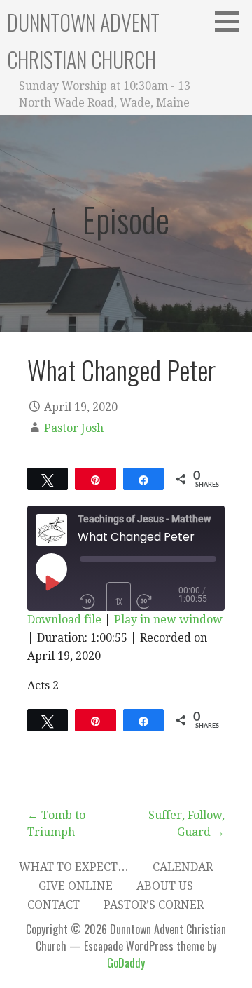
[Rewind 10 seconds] (90, 601)
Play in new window (168, 619)
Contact (53, 905)
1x (118, 601)
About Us (164, 886)
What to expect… (74, 867)
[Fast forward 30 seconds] (157, 601)
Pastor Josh (74, 428)
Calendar (183, 867)
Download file (64, 619)
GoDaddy (126, 962)
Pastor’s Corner (154, 905)
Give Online (75, 886)
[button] (231, 21)
